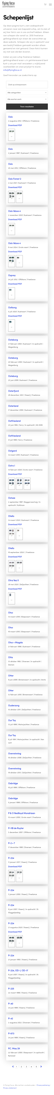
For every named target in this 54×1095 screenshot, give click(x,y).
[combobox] (27, 92)
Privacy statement (10, 1088)
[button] (50, 4)
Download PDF (15, 125)
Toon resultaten (27, 107)
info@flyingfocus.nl (12, 70)
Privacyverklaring (43, 1085)
